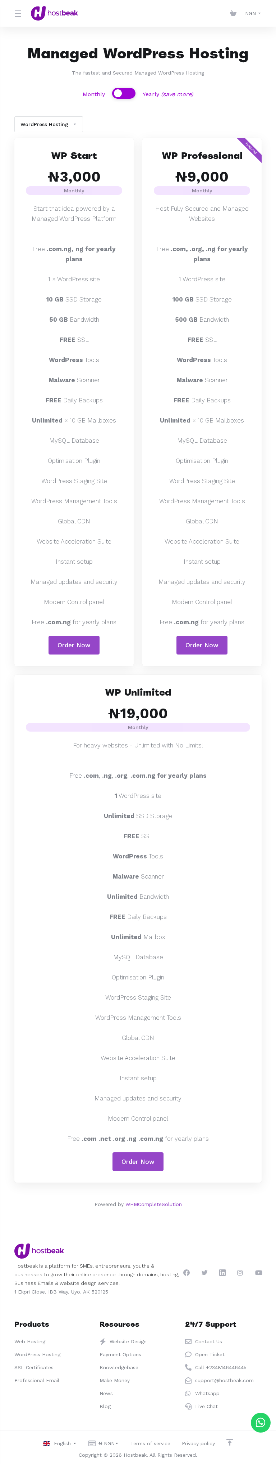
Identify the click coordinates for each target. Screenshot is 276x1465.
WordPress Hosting (44, 124)
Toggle (123, 93)
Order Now (74, 645)
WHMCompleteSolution (153, 1204)
